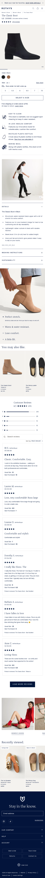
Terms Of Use (6, 875)
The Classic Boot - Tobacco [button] (23, 671)
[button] (33, 8)
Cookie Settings (18, 875)
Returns (12, 856)
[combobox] (34, 441)
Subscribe (39, 820)
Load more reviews (22, 684)
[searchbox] (22, 436)
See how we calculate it (23, 139)
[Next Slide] (42, 3)
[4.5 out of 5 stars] (7, 22)
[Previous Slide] (2, 3)
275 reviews (16, 22)
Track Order (32, 851)
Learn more (19, 106)
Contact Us (32, 856)
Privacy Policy (32, 873)
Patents (23, 873)
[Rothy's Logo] (7, 8)
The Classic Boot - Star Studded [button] (24, 591)
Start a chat (12, 851)
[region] (22, 412)
